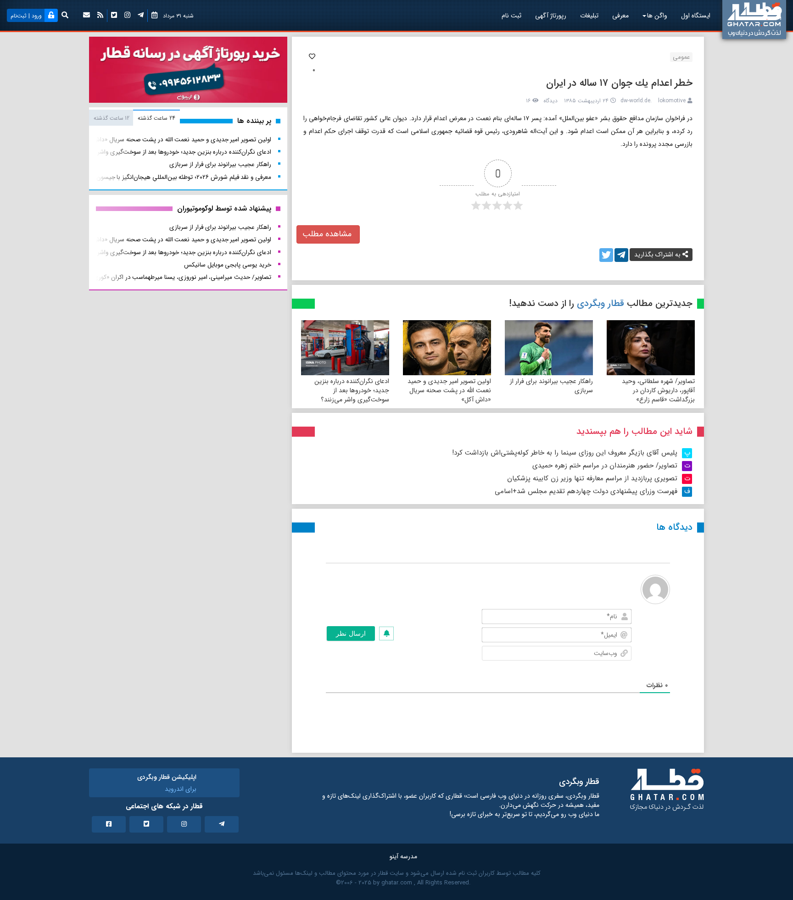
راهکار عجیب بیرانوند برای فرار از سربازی (551, 385)
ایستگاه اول (695, 16)
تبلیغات (589, 16)
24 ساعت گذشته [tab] (156, 118)
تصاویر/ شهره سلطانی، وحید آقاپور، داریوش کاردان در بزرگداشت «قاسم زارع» (658, 390)
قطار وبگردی (600, 303)
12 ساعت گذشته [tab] (111, 118)
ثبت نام (511, 16)
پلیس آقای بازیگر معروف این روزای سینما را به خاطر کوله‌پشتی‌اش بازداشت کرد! (564, 452)
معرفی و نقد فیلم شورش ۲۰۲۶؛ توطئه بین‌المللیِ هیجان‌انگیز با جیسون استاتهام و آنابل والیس (155, 177)
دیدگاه (550, 100)
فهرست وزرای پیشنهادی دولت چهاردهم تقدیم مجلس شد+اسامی (586, 491)
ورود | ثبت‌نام (26, 15)
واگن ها (657, 16)
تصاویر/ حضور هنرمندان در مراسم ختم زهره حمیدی (604, 465)
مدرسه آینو (403, 856)
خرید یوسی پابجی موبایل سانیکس (227, 265)
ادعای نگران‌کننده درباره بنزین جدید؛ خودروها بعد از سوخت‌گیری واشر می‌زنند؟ (351, 390)
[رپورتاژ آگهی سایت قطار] (188, 72)
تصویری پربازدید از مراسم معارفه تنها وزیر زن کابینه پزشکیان (592, 478)
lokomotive (672, 100)
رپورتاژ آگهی (550, 16)
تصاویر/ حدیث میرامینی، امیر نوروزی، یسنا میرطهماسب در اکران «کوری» (180, 277)
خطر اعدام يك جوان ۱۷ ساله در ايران (619, 83)
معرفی (620, 16)
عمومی (681, 57)
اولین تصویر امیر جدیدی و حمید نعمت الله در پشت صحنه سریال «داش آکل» (449, 390)
